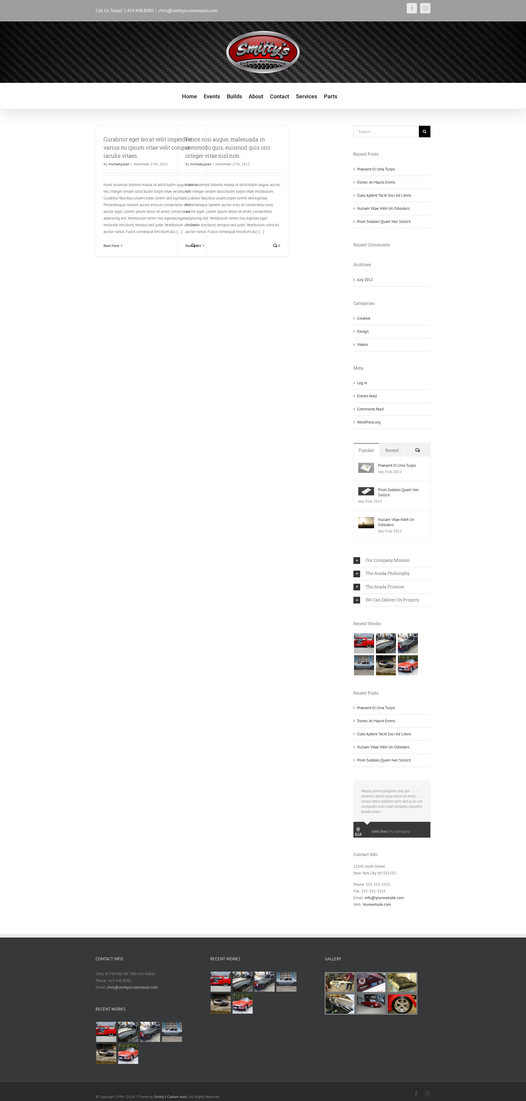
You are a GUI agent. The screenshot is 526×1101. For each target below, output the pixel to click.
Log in (362, 382)
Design (363, 331)
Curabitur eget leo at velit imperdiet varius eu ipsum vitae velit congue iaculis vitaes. (147, 147)
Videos (362, 344)
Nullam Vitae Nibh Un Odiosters (383, 208)
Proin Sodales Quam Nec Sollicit (384, 221)
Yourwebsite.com (377, 904)
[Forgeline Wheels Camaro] (407, 643)
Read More (111, 245)
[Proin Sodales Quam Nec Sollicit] (366, 490)
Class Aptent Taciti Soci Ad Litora (384, 195)
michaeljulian (119, 164)
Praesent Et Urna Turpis (376, 169)
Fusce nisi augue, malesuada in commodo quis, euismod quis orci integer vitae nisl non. (228, 147)
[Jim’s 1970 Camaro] (385, 643)
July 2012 (365, 279)
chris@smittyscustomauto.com (188, 10)
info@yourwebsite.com (384, 897)
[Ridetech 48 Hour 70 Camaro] (363, 665)
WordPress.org (368, 422)
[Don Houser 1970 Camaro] (385, 665)
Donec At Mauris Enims (376, 182)
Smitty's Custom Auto (170, 1096)
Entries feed (367, 396)
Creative (363, 318)
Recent (392, 450)
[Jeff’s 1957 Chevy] (363, 643)
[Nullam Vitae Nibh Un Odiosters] (366, 520)
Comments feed (370, 409)
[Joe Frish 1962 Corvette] (407, 665)
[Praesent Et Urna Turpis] (366, 466)
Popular (366, 450)
